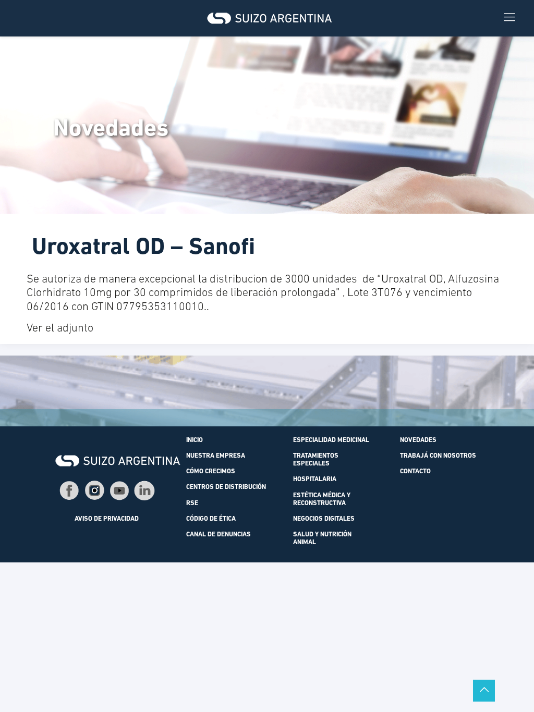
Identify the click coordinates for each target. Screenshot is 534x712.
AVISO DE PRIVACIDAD (107, 519)
